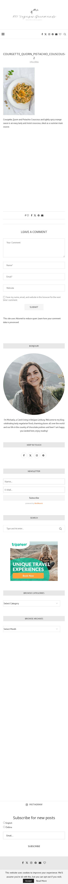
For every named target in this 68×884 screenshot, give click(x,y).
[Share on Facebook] (31, 215)
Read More (41, 881)
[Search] (64, 34)
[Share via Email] (42, 215)
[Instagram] (49, 34)
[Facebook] (42, 34)
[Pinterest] (53, 34)
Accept (28, 880)
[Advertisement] (34, 172)
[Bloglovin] (60, 34)
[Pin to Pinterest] (39, 215)
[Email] (56, 34)
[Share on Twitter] (35, 215)
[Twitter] (45, 34)
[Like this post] (28, 215)
